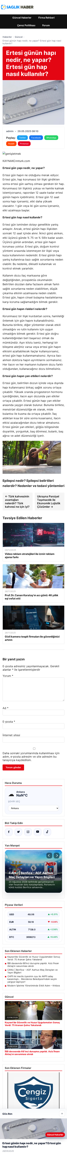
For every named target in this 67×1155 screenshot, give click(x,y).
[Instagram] (28, 832)
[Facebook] (9, 832)
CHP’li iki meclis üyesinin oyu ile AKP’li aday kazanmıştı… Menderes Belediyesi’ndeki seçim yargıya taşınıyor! (32, 979)
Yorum (8, 675)
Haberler (7, 37)
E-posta (9, 721)
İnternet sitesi (11, 735)
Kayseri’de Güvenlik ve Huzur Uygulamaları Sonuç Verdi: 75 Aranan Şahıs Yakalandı (33, 958)
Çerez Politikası (26, 25)
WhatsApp (51, 137)
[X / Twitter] (18, 832)
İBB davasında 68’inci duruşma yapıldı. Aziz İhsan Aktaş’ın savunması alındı (33, 964)
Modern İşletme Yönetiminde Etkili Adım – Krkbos (33, 985)
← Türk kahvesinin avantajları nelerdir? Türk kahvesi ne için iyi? (17, 501)
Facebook (36, 137)
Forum (46, 25)
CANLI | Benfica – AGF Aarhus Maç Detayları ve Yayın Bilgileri (32, 971)
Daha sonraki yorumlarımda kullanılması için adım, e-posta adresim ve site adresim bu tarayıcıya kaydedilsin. (31, 756)
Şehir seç (14, 801)
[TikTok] (47, 832)
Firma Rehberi (46, 17)
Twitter (22, 137)
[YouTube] (38, 832)
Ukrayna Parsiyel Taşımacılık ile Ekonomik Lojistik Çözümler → (48, 501)
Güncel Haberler (21, 17)
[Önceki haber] (49, 855)
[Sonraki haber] (56, 855)
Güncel (19, 37)
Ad (5, 708)
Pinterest (24, 143)
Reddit (11, 143)
